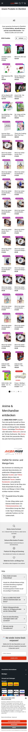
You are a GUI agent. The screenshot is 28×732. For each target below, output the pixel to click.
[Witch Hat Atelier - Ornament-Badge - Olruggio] (20, 241)
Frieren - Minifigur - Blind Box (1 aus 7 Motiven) (20, 384)
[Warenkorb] (24, 3)
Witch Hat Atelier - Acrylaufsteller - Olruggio (7, 268)
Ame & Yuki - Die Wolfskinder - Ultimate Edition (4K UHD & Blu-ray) (20, 96)
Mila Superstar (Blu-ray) (7, 76)
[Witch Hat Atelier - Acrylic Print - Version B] (7, 222)
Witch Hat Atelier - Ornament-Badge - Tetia (20, 345)
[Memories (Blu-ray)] (20, 49)
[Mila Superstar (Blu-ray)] (7, 68)
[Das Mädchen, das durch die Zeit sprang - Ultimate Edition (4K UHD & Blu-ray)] (7, 107)
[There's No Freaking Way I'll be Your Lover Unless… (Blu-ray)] (20, 126)
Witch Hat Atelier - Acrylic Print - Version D (7, 249)
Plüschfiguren (19, 429)
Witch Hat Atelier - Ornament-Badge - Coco (7, 288)
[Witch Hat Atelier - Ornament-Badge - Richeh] (20, 260)
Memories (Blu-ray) (20, 56)
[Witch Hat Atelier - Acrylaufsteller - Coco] (20, 164)
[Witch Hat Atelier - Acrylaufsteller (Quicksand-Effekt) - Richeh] (20, 318)
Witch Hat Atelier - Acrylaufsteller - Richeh (7, 307)
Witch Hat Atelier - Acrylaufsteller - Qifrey (20, 307)
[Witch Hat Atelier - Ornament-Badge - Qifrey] (7, 145)
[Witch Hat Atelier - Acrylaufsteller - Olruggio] (7, 260)
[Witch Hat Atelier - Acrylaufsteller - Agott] (7, 164)
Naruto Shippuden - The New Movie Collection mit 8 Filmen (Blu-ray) (20, 77)
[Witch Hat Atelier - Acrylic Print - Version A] (20, 222)
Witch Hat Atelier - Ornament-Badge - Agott (20, 288)
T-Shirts (19, 475)
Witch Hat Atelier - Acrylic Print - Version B (7, 230)
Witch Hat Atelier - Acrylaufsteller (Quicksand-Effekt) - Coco (20, 211)
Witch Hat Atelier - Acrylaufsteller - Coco (20, 172)
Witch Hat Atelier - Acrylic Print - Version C (20, 153)
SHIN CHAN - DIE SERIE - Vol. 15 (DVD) (7, 384)
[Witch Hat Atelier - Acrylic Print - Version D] (7, 241)
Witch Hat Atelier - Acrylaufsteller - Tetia (7, 326)
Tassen (12, 479)
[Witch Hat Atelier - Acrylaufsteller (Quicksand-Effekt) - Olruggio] (20, 184)
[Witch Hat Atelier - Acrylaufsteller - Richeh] (7, 299)
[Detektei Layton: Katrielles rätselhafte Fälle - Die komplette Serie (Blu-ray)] (7, 49)
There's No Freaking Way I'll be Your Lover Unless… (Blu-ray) (20, 134)
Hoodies (11, 475)
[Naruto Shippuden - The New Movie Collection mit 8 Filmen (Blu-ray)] (20, 68)
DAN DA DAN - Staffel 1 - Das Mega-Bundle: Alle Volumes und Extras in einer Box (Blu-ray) (7, 364)
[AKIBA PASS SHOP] (14, 3)
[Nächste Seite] (21, 391)
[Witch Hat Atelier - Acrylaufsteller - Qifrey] (20, 299)
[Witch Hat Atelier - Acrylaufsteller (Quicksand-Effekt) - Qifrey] (7, 203)
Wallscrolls (16, 432)
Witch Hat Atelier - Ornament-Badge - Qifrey (7, 153)
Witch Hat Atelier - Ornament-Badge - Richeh (20, 268)
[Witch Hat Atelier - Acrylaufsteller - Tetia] (7, 318)
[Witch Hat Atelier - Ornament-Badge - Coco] (7, 280)
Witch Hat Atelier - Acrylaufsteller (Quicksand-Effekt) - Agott (7, 192)
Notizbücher (6, 482)
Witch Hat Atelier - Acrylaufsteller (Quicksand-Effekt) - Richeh (20, 326)
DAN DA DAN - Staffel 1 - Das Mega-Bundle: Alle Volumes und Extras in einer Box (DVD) (20, 364)
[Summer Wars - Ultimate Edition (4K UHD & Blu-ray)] (7, 126)
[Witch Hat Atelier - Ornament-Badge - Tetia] (20, 337)
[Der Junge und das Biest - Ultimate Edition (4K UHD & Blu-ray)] (20, 107)
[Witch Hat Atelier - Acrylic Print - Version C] (20, 145)
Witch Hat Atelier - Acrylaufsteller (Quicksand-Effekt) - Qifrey (7, 211)
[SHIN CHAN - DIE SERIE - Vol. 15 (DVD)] (7, 376)
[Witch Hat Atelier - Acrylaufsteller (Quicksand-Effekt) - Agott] (7, 184)
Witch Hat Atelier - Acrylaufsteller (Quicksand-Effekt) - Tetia (7, 345)
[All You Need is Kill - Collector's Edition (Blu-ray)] (7, 88)
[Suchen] (19, 3)
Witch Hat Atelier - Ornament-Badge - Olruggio (20, 249)
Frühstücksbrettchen (12, 506)
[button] (2, 3)
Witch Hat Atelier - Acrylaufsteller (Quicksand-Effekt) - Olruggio (20, 192)
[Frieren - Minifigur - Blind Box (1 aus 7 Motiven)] (20, 376)
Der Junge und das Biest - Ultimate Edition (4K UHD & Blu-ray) (20, 115)
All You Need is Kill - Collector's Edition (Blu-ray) (7, 96)
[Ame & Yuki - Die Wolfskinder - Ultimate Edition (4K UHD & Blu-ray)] (20, 88)
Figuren (4, 429)
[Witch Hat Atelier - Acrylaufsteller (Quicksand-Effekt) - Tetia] (7, 337)
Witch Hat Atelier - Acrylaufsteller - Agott (7, 172)
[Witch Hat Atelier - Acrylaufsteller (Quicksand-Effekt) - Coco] (20, 203)
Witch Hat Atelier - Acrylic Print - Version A (20, 230)
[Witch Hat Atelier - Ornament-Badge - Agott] (20, 280)
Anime (23, 434)
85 (18, 391)
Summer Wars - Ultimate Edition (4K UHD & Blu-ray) (7, 134)
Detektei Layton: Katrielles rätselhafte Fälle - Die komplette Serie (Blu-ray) (7, 57)
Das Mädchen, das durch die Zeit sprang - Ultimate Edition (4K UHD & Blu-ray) (7, 115)
